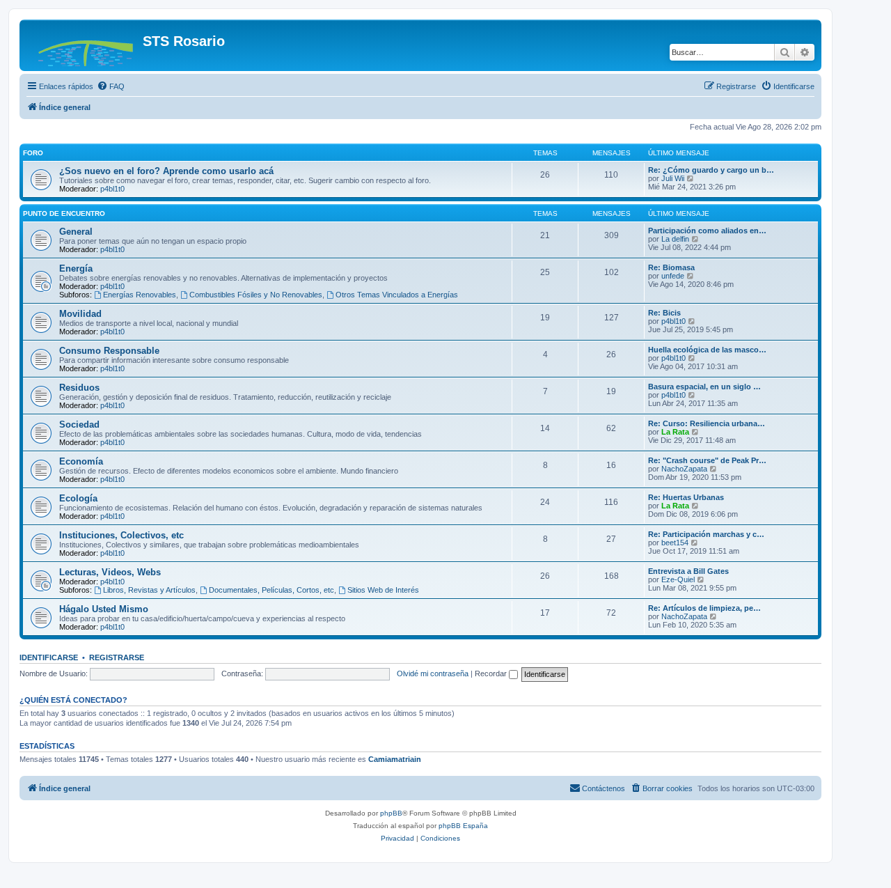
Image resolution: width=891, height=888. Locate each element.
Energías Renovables (139, 294)
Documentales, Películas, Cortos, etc (271, 590)
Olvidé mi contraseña (432, 673)
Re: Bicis (664, 313)
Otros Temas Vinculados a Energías (397, 294)
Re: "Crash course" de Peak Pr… (707, 460)
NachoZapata (684, 469)
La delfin (675, 239)
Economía (81, 461)
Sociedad (79, 424)
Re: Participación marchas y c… (706, 534)
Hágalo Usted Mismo (103, 609)
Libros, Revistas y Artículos (149, 590)
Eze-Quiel (678, 579)
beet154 (674, 542)
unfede (672, 276)
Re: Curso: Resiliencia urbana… (706, 423)
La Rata (675, 432)
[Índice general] (83, 45)
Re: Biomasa (671, 267)
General (76, 231)
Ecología (78, 498)
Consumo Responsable (109, 350)
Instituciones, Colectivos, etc (121, 535)
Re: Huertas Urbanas (686, 497)
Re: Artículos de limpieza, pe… (704, 608)
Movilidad (80, 314)
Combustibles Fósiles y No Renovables (255, 294)
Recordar (492, 673)
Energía (76, 268)
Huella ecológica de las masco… (707, 349)
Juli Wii (672, 178)
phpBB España (463, 825)
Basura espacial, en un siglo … (704, 386)
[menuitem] (111, 86)
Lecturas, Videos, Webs (110, 572)
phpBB (391, 813)
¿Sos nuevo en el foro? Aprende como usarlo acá (166, 171)
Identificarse (48, 657)
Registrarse (116, 657)
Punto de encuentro (64, 213)
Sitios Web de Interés (383, 590)
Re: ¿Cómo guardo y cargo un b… (711, 170)
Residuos (79, 387)
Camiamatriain (394, 759)
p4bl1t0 (112, 189)
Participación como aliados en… (707, 230)
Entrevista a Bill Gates (688, 571)
